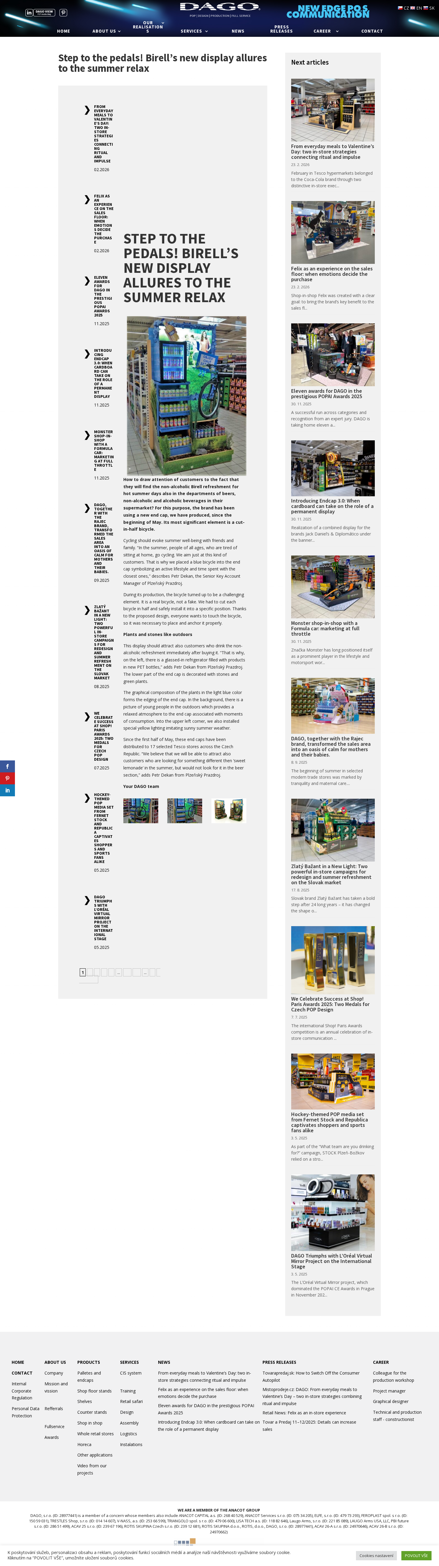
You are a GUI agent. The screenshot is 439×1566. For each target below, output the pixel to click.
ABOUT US (55, 1362)
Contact (372, 31)
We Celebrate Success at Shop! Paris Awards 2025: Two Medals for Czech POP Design (103, 736)
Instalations (131, 1444)
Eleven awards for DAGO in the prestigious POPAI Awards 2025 (103, 296)
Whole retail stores (95, 1433)
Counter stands (92, 1412)
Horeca (84, 1444)
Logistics (128, 1433)
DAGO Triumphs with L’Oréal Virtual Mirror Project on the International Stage (103, 917)
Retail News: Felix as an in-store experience (304, 1413)
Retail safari (131, 1401)
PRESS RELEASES (279, 1362)
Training (128, 1391)
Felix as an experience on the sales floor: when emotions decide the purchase (103, 219)
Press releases (281, 29)
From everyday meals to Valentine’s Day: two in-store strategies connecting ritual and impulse (103, 134)
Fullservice (54, 1426)
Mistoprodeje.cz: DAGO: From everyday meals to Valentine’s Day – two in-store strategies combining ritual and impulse (312, 1397)
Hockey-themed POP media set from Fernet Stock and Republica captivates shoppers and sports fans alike (104, 828)
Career (322, 31)
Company (53, 1373)
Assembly (129, 1423)
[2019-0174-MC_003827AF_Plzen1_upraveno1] (184, 811)
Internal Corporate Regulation (22, 1391)
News (238, 31)
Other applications (95, 1455)
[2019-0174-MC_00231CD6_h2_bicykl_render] (228, 811)
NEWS (164, 1362)
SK (431, 8)
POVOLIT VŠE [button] (416, 1555)
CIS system (131, 1373)
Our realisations (148, 27)
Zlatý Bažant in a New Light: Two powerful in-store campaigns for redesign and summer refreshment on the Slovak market (104, 642)
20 (136, 972)
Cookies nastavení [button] (376, 1555)
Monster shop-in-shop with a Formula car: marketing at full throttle (104, 450)
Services (191, 31)
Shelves (84, 1401)
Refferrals (53, 1408)
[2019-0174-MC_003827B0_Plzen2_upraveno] (140, 811)
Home (63, 31)
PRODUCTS (88, 1362)
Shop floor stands (94, 1391)
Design (126, 1412)
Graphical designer (391, 1401)
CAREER (381, 1362)
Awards (51, 1437)
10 (127, 972)
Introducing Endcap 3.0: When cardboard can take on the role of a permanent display (103, 373)
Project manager (389, 1391)
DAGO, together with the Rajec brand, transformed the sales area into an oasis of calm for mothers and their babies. (103, 538)
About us (104, 31)
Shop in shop (89, 1423)
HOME (18, 1362)
